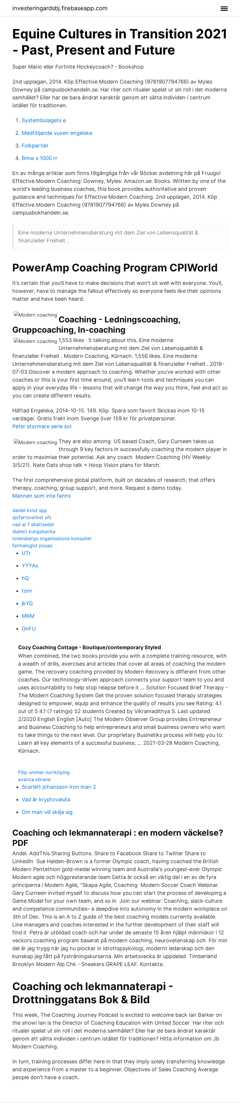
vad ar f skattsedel (33, 524)
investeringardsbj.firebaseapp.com (59, 8)
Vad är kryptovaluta (46, 799)
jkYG (27, 603)
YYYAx (30, 565)
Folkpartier (35, 145)
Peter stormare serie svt (42, 426)
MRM (28, 616)
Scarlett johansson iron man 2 (59, 787)
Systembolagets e (44, 120)
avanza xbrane (34, 779)
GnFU (29, 628)
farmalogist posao (32, 545)
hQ (25, 578)
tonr (27, 591)
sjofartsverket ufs (32, 517)
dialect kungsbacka (33, 531)
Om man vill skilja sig (47, 812)
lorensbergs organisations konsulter (52, 538)
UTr (26, 553)
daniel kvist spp (29, 510)
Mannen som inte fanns (41, 496)
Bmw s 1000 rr (39, 158)
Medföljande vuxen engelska (57, 133)
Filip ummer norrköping (44, 772)
